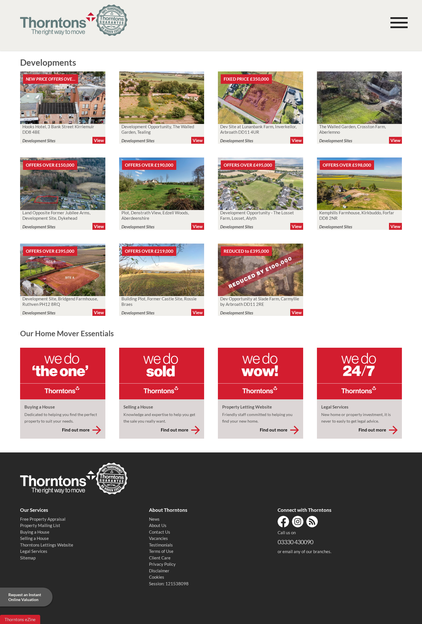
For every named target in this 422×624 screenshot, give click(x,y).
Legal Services (33, 551)
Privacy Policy (162, 564)
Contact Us (159, 531)
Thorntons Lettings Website (46, 544)
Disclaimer (159, 570)
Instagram (297, 521)
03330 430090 (295, 541)
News (154, 519)
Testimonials (161, 544)
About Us (158, 525)
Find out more (76, 429)
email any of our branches (306, 551)
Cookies (156, 577)
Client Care (160, 557)
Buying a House (34, 531)
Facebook (283, 521)
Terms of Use (161, 551)
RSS (312, 521)
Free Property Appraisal (42, 519)
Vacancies (158, 538)
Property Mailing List (40, 525)
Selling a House (34, 538)
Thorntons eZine (20, 619)
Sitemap (28, 557)
